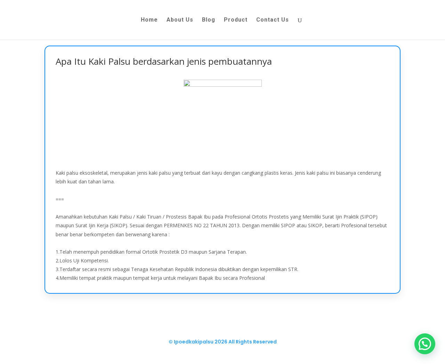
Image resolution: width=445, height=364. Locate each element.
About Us (180, 20)
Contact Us (272, 20)
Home (149, 20)
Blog (208, 20)
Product (236, 20)
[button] (424, 343)
